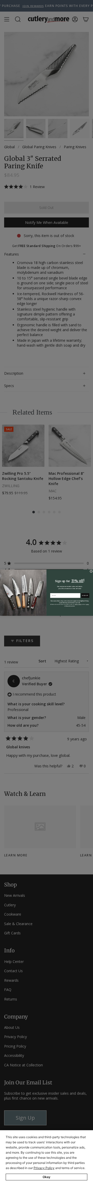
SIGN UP (85, 595)
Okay (46, 1177)
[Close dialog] (91, 571)
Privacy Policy (44, 1168)
